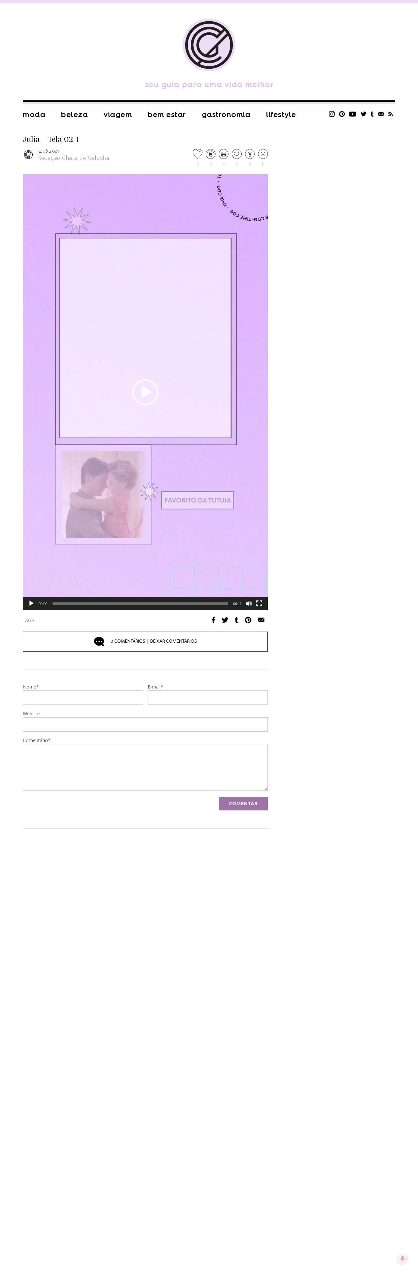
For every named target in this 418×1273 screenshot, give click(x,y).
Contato (381, 114)
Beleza (74, 114)
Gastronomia (226, 114)
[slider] (140, 603)
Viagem (118, 114)
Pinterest (342, 114)
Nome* (31, 687)
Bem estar (167, 114)
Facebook (213, 620)
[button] (145, 392)
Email (261, 620)
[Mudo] (249, 603)
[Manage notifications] (402, 1258)
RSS (390, 114)
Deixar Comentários (153, 641)
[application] (145, 392)
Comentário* (37, 740)
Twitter (364, 114)
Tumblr (372, 114)
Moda (34, 114)
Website (31, 714)
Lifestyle (281, 114)
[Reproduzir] (31, 603)
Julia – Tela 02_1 (51, 139)
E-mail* (155, 687)
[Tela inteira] (259, 603)
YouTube (353, 114)
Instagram (332, 114)
